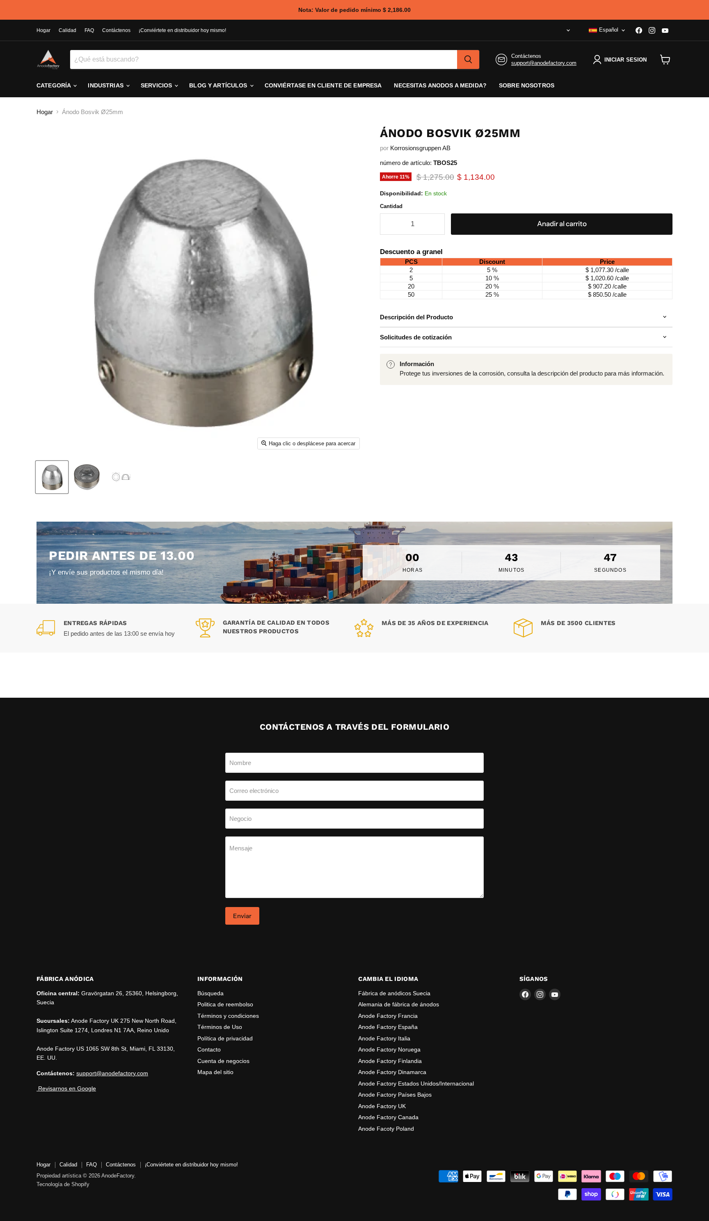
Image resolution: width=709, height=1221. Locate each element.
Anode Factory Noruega (389, 1049)
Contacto (209, 1049)
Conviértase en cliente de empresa (323, 85)
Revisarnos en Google (66, 1088)
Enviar (242, 916)
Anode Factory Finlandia (390, 1061)
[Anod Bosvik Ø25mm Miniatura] (52, 477)
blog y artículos (219, 85)
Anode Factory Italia (384, 1038)
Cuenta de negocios (223, 1061)
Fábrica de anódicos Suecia (394, 993)
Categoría (54, 85)
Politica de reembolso (225, 1004)
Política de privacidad (225, 1038)
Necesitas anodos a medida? (440, 85)
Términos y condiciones (228, 1016)
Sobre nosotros (526, 85)
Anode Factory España (388, 1027)
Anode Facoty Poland (386, 1128)
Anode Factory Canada (388, 1117)
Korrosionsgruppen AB (420, 147)
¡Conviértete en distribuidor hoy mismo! (182, 30)
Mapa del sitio (215, 1072)
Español (608, 30)
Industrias (106, 85)
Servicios (157, 85)
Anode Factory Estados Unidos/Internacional (416, 1083)
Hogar (43, 30)
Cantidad (391, 206)
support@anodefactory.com (543, 63)
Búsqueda (210, 993)
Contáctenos (116, 30)
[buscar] (468, 59)
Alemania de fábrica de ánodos (398, 1004)
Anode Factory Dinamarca (392, 1072)
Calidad (67, 30)
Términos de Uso (219, 1027)
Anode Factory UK (382, 1106)
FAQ (89, 30)
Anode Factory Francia (388, 1016)
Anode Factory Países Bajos (395, 1094)
